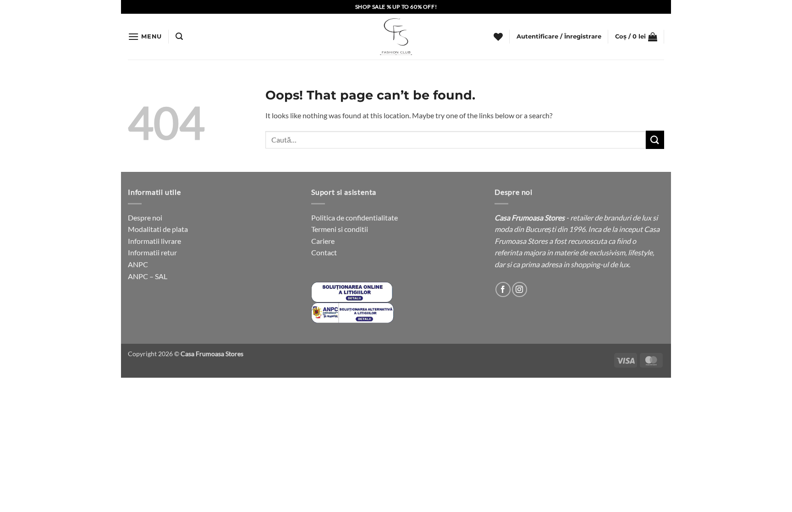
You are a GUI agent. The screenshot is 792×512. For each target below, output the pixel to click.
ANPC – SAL (147, 276)
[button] (145, 36)
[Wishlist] (498, 37)
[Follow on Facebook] (503, 289)
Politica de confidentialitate (354, 217)
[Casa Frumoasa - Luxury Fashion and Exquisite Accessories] (396, 37)
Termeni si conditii (339, 229)
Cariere (323, 241)
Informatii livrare (154, 241)
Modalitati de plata (158, 229)
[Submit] (655, 140)
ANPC (138, 264)
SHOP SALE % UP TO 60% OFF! (396, 6)
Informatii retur (152, 252)
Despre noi (145, 217)
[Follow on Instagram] (519, 289)
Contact (324, 252)
